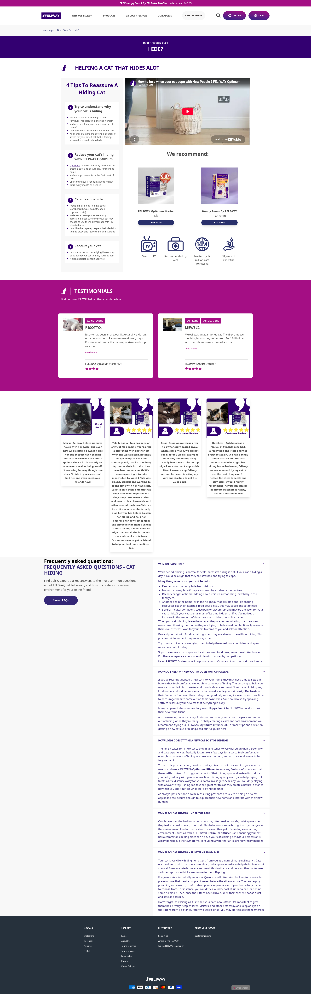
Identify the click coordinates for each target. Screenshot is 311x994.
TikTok (87, 951)
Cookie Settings (128, 966)
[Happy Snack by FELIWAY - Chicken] (219, 186)
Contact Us (163, 936)
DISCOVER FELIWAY (136, 15)
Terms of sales (127, 951)
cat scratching (210, 320)
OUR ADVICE (165, 15)
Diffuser (200, 364)
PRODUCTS (109, 15)
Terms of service (128, 946)
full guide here (217, 729)
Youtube (88, 946)
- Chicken (219, 213)
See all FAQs (61, 600)
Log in (237, 15)
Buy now (156, 222)
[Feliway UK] (51, 15)
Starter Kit (156, 213)
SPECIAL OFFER (193, 15)
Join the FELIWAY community (171, 946)
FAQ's (124, 936)
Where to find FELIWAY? (168, 941)
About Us (125, 941)
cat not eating (95, 320)
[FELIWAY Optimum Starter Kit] (156, 186)
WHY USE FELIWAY (82, 15)
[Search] (218, 15)
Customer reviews (203, 936)
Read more (91, 352)
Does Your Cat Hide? (68, 30)
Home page (47, 30)
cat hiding (192, 320)
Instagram (89, 936)
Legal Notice (126, 956)
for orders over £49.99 (156, 3)
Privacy (124, 961)
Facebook (88, 941)
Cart (261, 15)
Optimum (75, 165)
